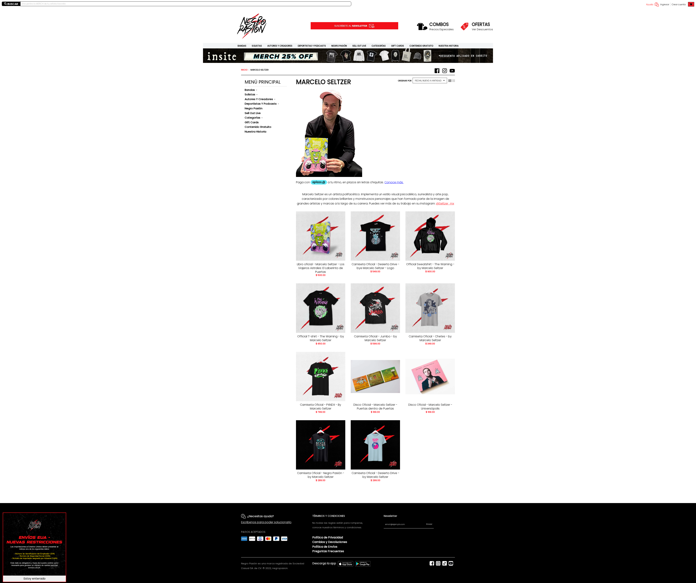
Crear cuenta (679, 4)
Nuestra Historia (449, 45)
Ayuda (649, 4)
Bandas (242, 45)
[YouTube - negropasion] (452, 70)
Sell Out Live (359, 45)
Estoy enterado (34, 578)
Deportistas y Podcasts (312, 45)
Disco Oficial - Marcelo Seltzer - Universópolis (430, 407)
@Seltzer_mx (445, 203)
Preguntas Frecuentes (328, 551)
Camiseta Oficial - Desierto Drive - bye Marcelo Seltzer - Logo (375, 266)
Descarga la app (324, 563)
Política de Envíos (324, 547)
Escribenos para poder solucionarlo (266, 522)
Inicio (244, 69)
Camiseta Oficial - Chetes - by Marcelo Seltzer (430, 338)
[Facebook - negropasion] (437, 70)
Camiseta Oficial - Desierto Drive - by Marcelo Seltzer (375, 475)
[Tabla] (449, 80)
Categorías (379, 45)
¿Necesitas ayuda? (260, 516)
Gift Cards (397, 45)
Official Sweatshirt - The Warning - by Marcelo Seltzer (430, 266)
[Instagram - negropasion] (444, 70)
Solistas (257, 45)
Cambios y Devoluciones (329, 542)
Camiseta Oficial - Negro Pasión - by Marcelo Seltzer (320, 475)
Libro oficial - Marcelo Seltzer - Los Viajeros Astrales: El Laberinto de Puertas (320, 268)
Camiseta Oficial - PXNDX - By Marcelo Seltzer (320, 407)
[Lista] (453, 80)
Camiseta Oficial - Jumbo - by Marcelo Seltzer (375, 338)
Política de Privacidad (327, 537)
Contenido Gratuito (421, 45)
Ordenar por (405, 80)
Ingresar (664, 4)
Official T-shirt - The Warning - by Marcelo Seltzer (320, 338)
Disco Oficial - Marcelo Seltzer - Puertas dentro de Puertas (375, 407)
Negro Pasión (339, 45)
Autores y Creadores (279, 45)
